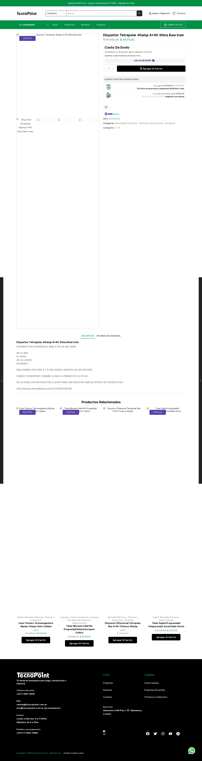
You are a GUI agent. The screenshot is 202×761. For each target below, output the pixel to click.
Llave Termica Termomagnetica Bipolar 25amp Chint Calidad (36, 625)
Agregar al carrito (153, 68)
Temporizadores (79, 623)
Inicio (55, 25)
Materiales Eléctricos (126, 123)
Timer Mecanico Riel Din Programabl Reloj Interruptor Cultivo (79, 629)
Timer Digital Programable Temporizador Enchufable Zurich (166, 625)
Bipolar (20, 617)
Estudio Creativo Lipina (74, 753)
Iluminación (84, 617)
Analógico (64, 617)
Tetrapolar (169, 123)
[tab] (87, 336)
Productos (69, 25)
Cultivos (74, 617)
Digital (156, 617)
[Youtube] (170, 733)
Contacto (101, 25)
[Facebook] (118, 128)
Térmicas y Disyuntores (151, 123)
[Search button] (139, 13)
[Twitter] (115, 128)
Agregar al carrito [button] (50, 601)
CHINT (36, 630)
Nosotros (85, 25)
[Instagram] (162, 733)
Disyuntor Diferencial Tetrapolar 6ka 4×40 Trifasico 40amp (123, 625)
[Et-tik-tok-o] (178, 733)
